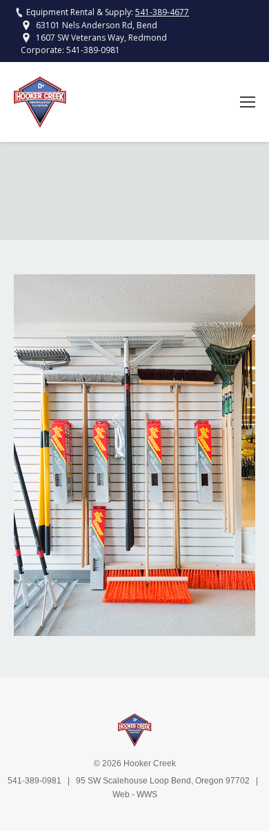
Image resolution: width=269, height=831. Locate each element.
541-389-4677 (162, 12)
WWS (147, 794)
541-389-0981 (93, 50)
